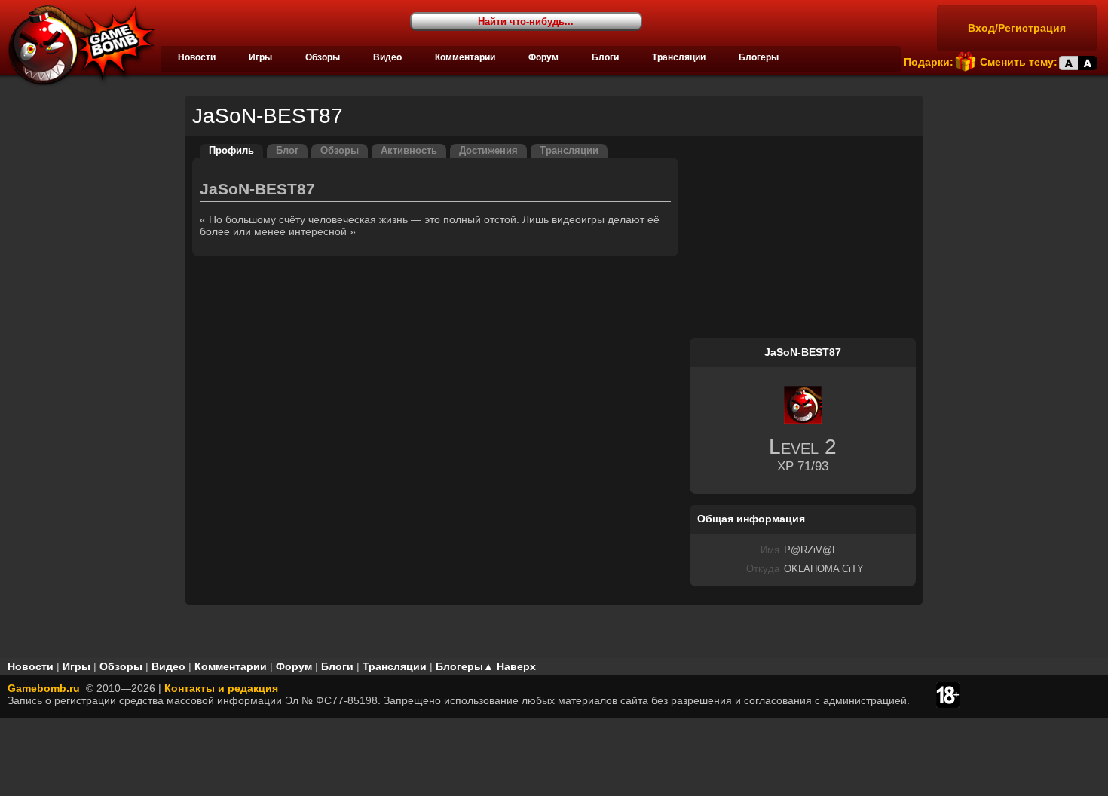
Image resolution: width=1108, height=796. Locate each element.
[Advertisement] (803, 238)
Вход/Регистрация (1017, 28)
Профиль (231, 150)
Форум (543, 57)
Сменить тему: (1018, 62)
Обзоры (322, 57)
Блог (287, 150)
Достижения (488, 150)
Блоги (605, 57)
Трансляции (679, 57)
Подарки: (928, 62)
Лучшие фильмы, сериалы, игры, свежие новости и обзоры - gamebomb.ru (77, 45)
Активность (409, 150)
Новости (197, 57)
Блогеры (759, 57)
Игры (260, 57)
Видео (387, 57)
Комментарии (465, 57)
